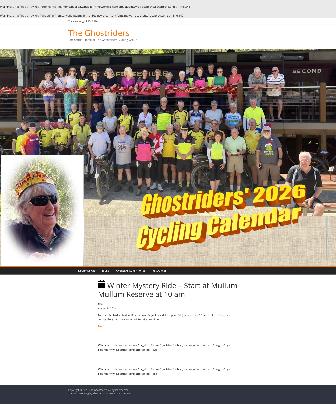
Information (86, 270)
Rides (105, 270)
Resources (159, 270)
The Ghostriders (99, 32)
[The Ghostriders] (168, 51)
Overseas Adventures (130, 270)
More (101, 326)
